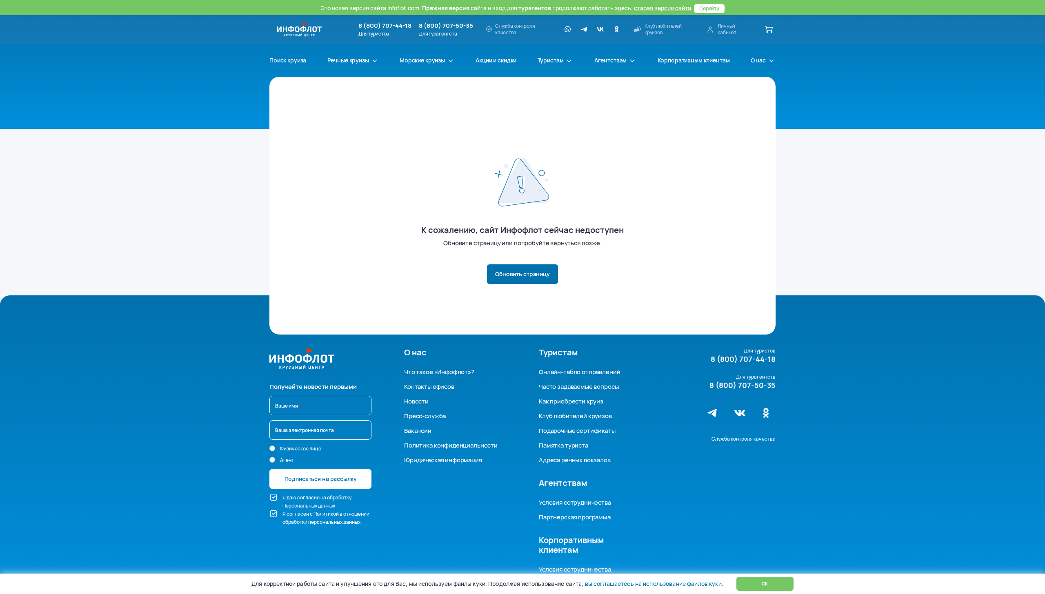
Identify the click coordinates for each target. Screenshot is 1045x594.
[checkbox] (273, 497)
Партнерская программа (575, 517)
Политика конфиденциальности (451, 445)
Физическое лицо (300, 448)
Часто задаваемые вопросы (578, 386)
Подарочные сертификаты (577, 430)
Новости (416, 401)
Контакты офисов (429, 386)
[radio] (272, 448)
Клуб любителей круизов (575, 416)
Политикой (326, 513)
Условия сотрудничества (575, 502)
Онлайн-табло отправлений (579, 372)
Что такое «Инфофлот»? (439, 372)
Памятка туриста (563, 445)
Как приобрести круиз (571, 401)
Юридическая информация (443, 460)
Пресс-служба (425, 416)
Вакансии (417, 430)
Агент (287, 460)
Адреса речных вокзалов (575, 460)
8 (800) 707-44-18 (384, 26)
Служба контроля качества (743, 438)
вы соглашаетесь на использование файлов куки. (654, 583)
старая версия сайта (662, 8)
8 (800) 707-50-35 (446, 26)
